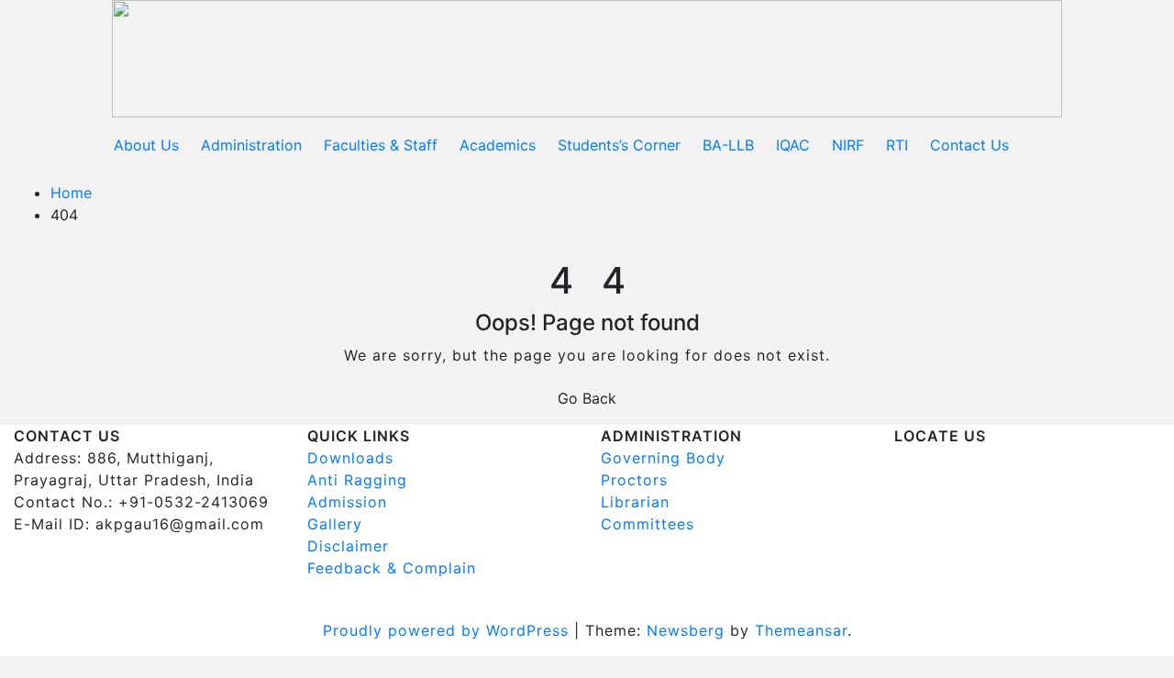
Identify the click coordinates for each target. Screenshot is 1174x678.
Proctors (634, 480)
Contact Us (969, 145)
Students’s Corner (619, 145)
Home (71, 192)
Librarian (635, 502)
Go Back (587, 398)
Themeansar (801, 630)
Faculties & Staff (380, 145)
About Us (146, 145)
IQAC (793, 145)
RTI (897, 145)
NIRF (848, 145)
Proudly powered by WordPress (448, 630)
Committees (647, 524)
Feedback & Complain (391, 568)
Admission (347, 502)
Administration (251, 145)
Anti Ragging (357, 480)
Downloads (350, 458)
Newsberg (686, 630)
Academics (498, 145)
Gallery (334, 524)
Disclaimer (348, 546)
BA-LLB (728, 145)
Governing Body (663, 458)
